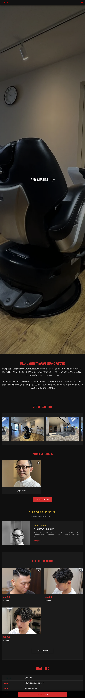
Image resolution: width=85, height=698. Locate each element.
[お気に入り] (53, 179)
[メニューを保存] (38, 570)
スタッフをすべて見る (42, 500)
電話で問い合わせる (42, 694)
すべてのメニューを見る (42, 651)
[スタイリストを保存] (38, 463)
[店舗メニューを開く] (82, 2)
